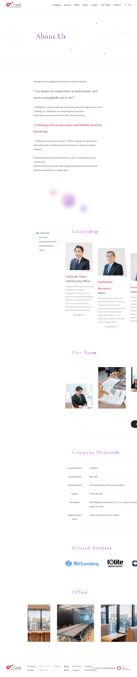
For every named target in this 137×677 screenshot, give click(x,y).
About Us (41, 666)
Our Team (76, 666)
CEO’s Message (48, 666)
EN (130, 5)
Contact (88, 666)
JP (126, 5)
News (66, 670)
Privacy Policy (90, 670)
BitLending (43, 670)
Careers (75, 670)
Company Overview (56, 666)
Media (66, 666)
